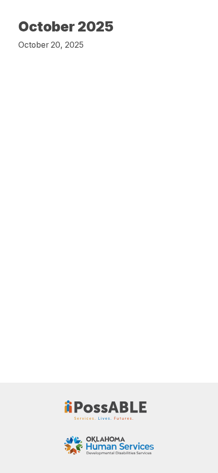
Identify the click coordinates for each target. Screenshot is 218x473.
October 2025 (66, 26)
